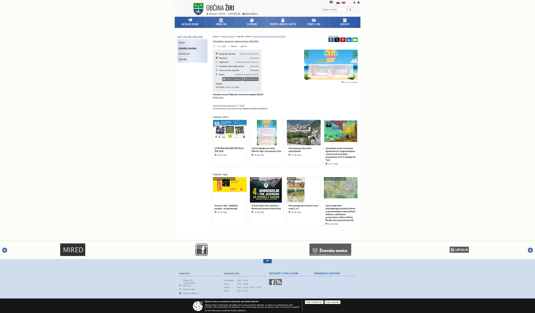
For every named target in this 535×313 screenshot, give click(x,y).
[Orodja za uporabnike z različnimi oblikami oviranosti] (331, 2)
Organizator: (224, 62)
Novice (182, 42)
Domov (216, 36)
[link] (331, 40)
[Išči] (350, 9)
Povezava (255, 70)
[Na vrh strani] (267, 261)
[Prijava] (359, 2)
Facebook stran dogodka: (229, 70)
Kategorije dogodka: (227, 54)
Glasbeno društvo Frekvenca (255, 108)
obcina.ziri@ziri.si (251, 13)
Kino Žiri (182, 59)
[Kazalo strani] (354, 2)
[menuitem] (190, 22)
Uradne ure (231, 273)
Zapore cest (184, 54)
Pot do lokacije (251, 79)
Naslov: (222, 74)
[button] (4, 250)
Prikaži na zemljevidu (233, 79)
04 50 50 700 (235, 13)
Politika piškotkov (238, 311)
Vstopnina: (223, 58)
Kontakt (184, 273)
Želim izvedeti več (314, 302)
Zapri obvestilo (332, 302)
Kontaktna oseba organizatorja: (231, 66)
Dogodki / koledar (244, 36)
